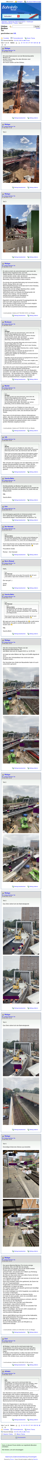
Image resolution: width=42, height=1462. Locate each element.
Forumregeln (32, 1457)
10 (35, 42)
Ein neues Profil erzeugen (34, 1)
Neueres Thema (8, 1434)
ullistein (7, 1371)
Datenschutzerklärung (20, 1457)
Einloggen (20, 1)
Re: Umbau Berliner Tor (8, 50)
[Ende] (5, 44)
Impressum (8, 1457)
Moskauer (8, 322)
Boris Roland (9, 561)
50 (17, 40)
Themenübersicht (18, 38)
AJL (14, 33)
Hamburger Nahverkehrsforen (16, 21)
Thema (16, 23)
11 (37, 42)
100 (20, 40)
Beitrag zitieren (34, 118)
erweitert (38, 28)
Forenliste (6, 38)
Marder (7, 386)
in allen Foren (26, 40)
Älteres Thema (21, 1434)
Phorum (12, 1459)
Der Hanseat (9, 526)
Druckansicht (21, 1437)
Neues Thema (31, 38)
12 (39, 42)
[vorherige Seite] (19, 43)
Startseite (4, 21)
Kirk (6, 506)
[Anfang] (16, 43)
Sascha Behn (9, 478)
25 (15, 40)
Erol (6, 1339)
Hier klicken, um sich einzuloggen (12, 1450)
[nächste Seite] (2, 44)
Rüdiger (7, 48)
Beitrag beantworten (20, 118)
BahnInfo (35, 1459)
